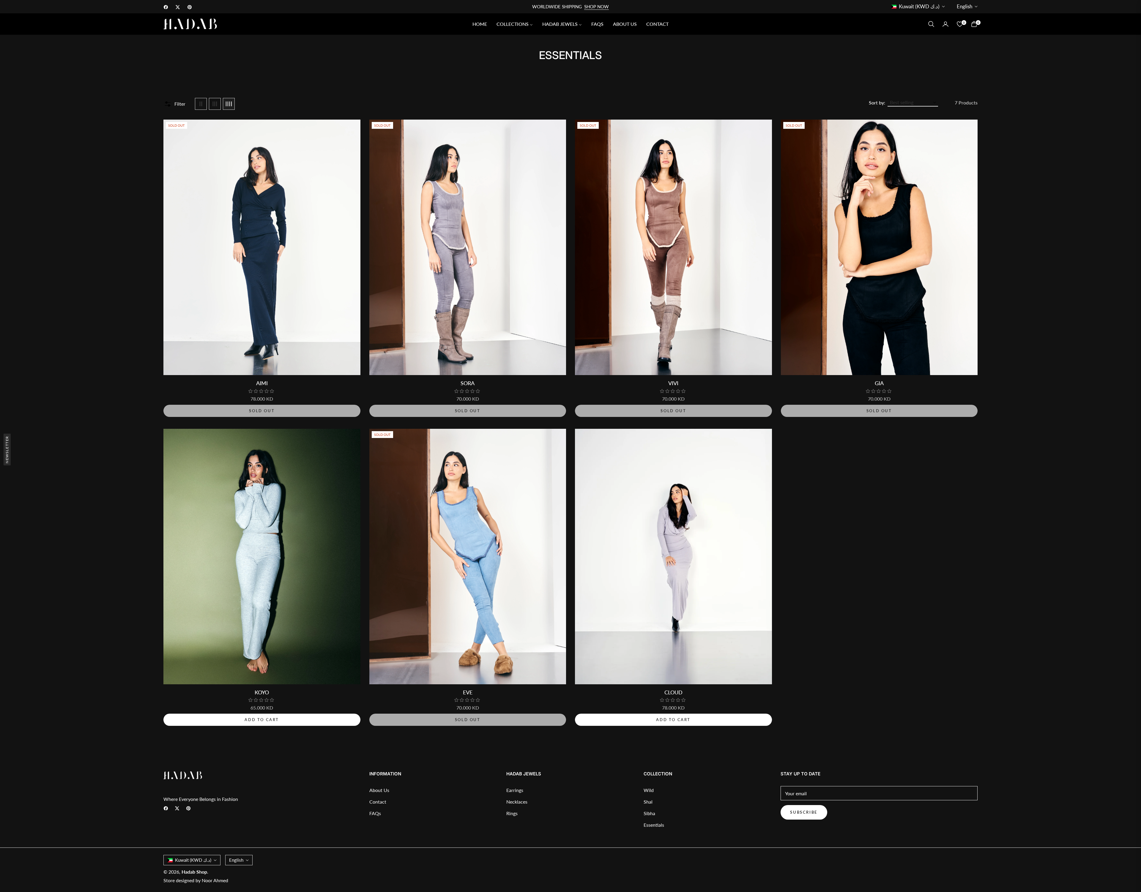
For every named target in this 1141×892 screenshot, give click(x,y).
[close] (652, 387)
